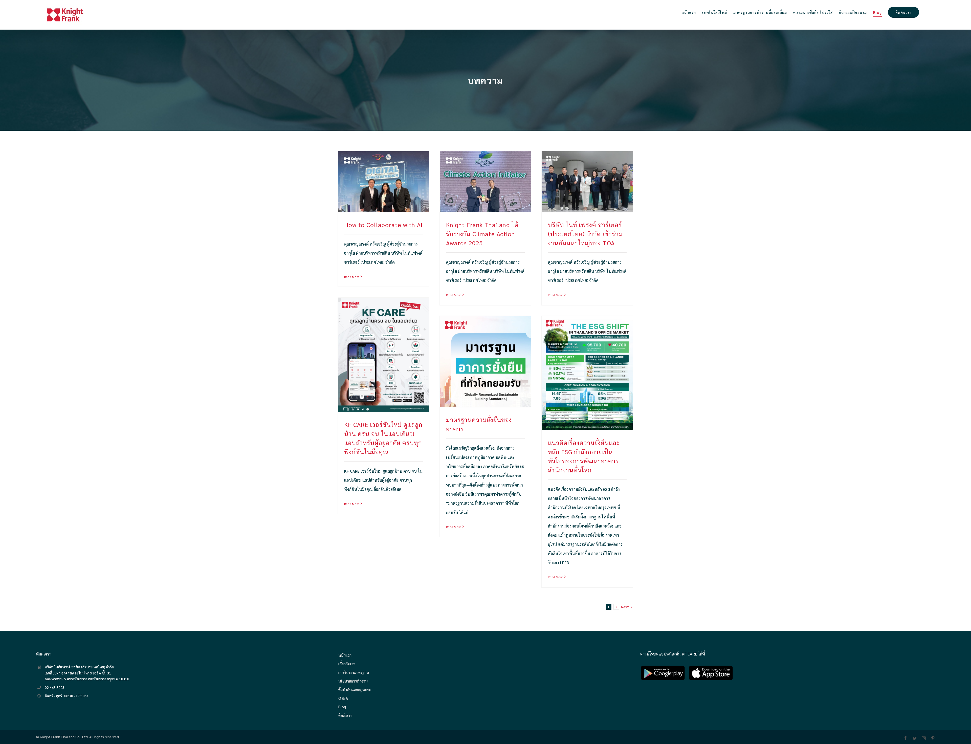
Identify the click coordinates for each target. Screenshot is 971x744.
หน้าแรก (344, 655)
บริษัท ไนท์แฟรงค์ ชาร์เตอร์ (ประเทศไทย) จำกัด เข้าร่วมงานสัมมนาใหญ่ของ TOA (585, 234)
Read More (351, 277)
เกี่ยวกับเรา (346, 663)
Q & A (343, 698)
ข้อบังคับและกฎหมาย (354, 689)
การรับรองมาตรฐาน (353, 672)
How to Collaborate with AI (383, 225)
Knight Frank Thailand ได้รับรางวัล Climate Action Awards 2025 (482, 234)
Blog (342, 706)
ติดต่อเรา (345, 715)
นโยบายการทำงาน (353, 681)
